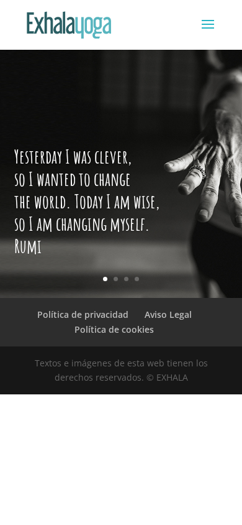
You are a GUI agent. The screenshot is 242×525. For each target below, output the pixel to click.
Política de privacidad (82, 314)
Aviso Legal (168, 314)
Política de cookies (114, 329)
